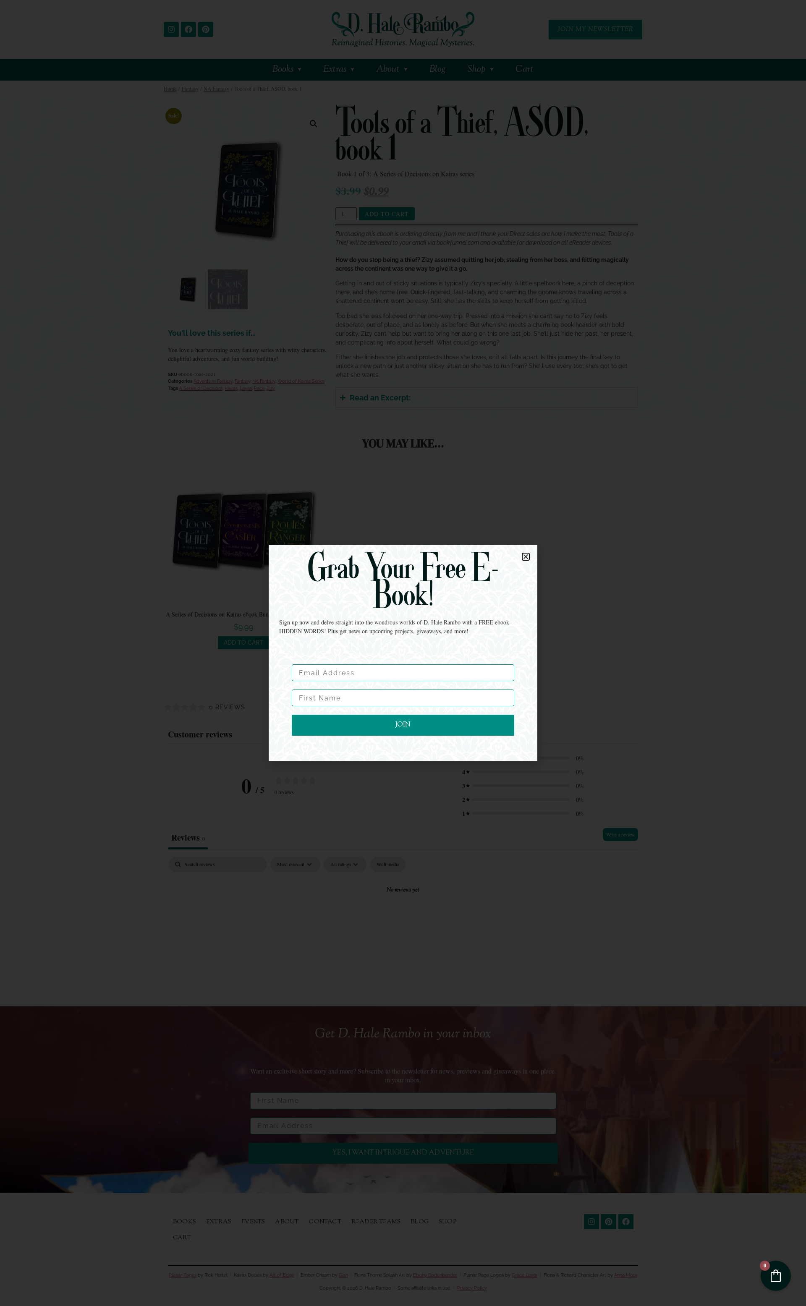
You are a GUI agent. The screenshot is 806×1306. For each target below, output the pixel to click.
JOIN (403, 725)
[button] (526, 557)
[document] (403, 653)
